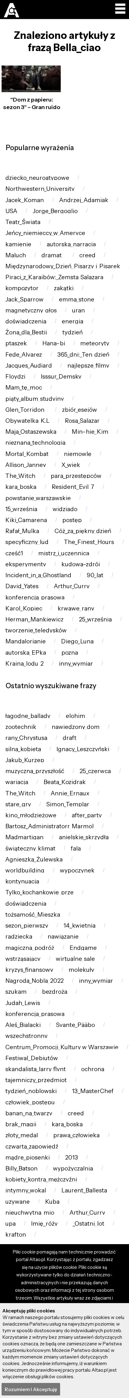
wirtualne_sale (75, 958)
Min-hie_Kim (90, 431)
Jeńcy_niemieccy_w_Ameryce (45, 233)
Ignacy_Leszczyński (82, 749)
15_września (21, 509)
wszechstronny (26, 1035)
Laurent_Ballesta (84, 1190)
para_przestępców (76, 475)
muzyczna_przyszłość (34, 771)
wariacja (16, 782)
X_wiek (70, 465)
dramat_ (52, 255)
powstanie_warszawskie (38, 498)
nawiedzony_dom (76, 726)
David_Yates (22, 586)
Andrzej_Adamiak (83, 200)
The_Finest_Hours (89, 542)
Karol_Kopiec (23, 608)
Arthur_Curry (72, 586)
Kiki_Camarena (26, 520)
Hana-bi (53, 343)
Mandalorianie (25, 641)
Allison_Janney (25, 465)
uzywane (17, 1201)
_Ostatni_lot (88, 1223)
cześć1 (14, 553)
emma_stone (76, 299)
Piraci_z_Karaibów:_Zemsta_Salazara (54, 277)
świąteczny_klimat (30, 848)
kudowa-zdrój (80, 564)
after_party (87, 815)
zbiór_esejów (79, 409)
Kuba (52, 1201)
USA (11, 211)
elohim (75, 716)
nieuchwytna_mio (29, 1212)
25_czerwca (95, 771)
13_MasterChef (93, 1091)
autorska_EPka (25, 652)
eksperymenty (25, 564)
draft (69, 737)
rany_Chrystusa (26, 737)
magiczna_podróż (29, 947)
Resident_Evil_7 (73, 486)
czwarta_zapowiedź (31, 1146)
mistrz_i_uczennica (63, 553)
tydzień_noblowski (31, 1091)
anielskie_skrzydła (84, 837)
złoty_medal (21, 1135)
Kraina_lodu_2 (24, 663)
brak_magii (20, 1124)
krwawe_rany (76, 608)
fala (76, 848)
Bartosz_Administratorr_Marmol (49, 826)
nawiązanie (63, 936)
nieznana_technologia (35, 442)
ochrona (92, 1069)
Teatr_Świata (22, 222)
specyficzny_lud (27, 542)
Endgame (83, 947)
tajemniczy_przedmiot (36, 1080)
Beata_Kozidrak (65, 782)
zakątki (64, 288)
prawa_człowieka (76, 1135)
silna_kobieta (23, 749)
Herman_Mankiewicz (34, 619)
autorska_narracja (71, 244)
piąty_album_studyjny (34, 398)
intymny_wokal (25, 1190)
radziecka (18, 936)
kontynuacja (22, 881)
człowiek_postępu (30, 1102)
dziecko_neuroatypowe (37, 177)
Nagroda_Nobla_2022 (34, 980)
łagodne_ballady (27, 716)
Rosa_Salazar (82, 420)
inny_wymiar (76, 663)
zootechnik (20, 726)
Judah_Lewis (22, 1003)
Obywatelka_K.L (27, 420)
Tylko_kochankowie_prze (39, 892)
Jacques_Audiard (28, 365)
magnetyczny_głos (31, 310)
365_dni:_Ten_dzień (83, 354)
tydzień (72, 332)
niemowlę (77, 454)
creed (87, 255)
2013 (71, 1157)
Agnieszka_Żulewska (34, 859)
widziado (65, 509)
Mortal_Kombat (27, 454)
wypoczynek (77, 870)
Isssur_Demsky (61, 376)
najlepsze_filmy (88, 365)
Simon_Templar (67, 804)
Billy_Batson (21, 1168)
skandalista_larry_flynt (35, 1069)
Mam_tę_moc (23, 387)
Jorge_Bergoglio (55, 211)
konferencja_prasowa (34, 597)
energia (72, 321)
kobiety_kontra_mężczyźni (41, 1179)
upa (10, 1223)
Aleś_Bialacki (23, 1025)
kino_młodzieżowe (30, 815)
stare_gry (18, 804)
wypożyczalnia (73, 1168)
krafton (15, 1234)
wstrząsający (22, 958)
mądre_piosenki (27, 1157)
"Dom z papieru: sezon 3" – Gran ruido (31, 103)
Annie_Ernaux (70, 793)
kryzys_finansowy (29, 969)
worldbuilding (24, 870)
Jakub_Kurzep (24, 760)
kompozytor (22, 288)
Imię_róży (44, 1223)
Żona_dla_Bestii (26, 332)
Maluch (15, 255)
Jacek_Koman (24, 200)
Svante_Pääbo (75, 1025)
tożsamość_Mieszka (32, 914)
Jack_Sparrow (24, 299)
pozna (69, 652)
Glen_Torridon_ (26, 409)
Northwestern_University (40, 188)
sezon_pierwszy (26, 925)
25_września (95, 619)
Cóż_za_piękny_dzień (82, 531)
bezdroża (54, 991)
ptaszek (16, 343)
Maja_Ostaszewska (30, 431)
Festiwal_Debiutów (31, 1058)
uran (78, 310)
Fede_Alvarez (23, 354)
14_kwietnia (79, 925)
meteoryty (94, 343)
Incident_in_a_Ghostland (38, 575)
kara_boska (20, 486)
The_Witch (20, 475)
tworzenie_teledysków (36, 630)
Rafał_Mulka (22, 531)
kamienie (18, 244)
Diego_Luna (77, 641)
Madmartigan (24, 837)
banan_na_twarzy (28, 1113)
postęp (72, 520)
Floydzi (15, 376)
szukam (16, 991)
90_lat (95, 575)
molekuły (81, 969)
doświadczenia (25, 321)
